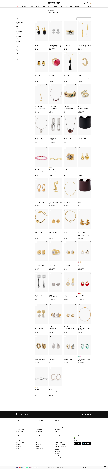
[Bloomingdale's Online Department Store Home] (54, 3)
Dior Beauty (18, 425)
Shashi (50, 43)
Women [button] (38, 6)
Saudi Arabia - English (59, 459)
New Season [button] (24, 6)
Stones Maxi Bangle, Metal (69, 108)
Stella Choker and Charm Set (41, 139)
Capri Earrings (52, 359)
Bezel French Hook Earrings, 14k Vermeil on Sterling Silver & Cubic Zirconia (70, 297)
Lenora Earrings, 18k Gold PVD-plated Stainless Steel (84, 46)
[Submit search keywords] (17, 3)
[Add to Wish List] (47, 22)
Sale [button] (17, 6)
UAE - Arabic (57, 453)
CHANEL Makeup (39, 427)
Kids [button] (66, 6)
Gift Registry (57, 437)
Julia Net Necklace (67, 139)
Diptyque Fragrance (40, 422)
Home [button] (71, 6)
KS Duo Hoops (81, 265)
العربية (77, 437)
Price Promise (19, 446)
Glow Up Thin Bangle (39, 171)
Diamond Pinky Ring (53, 265)
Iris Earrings (37, 296)
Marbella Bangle (81, 139)
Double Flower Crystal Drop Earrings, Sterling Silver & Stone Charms (55, 46)
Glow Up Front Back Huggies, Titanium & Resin (84, 360)
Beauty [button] (55, 6)
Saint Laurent (38, 106)
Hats (56, 425)
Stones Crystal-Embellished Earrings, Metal (40, 360)
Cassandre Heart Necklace (40, 108)
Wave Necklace (67, 202)
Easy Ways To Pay (39, 444)
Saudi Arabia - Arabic (59, 462)
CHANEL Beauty (19, 422)
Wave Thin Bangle (53, 171)
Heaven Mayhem (38, 43)
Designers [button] (89, 6)
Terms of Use (38, 450)
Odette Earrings (38, 45)
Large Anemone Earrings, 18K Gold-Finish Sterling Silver (84, 234)
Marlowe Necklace (67, 76)
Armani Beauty (39, 425)
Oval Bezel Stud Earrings (54, 296)
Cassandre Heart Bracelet (40, 233)
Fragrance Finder (58, 442)
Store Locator (38, 440)
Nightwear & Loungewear (60, 427)
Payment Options (20, 442)
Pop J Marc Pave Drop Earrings (55, 139)
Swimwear (57, 431)
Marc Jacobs (52, 138)
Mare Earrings (52, 233)
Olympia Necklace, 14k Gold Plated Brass (84, 329)
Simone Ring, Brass (68, 171)
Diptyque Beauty (20, 431)
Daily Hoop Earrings (53, 391)
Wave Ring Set (67, 45)
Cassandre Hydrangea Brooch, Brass (55, 203)
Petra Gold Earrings (82, 171)
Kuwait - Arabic (58, 457)
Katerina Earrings (52, 328)
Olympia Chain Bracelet (68, 233)
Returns (18, 444)
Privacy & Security (39, 448)
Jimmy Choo (67, 106)
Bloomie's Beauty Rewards (60, 444)
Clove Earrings (67, 265)
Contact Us (18, 437)
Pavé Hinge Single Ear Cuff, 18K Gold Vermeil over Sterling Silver (84, 77)
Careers (37, 446)
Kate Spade (66, 43)
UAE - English (57, 451)
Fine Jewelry (57, 429)
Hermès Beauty (39, 431)
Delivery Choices (19, 440)
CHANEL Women (39, 429)
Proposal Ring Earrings (39, 202)
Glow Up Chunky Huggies (69, 328)
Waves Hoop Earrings (39, 265)
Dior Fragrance (19, 427)
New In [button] (31, 6)
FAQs (17, 448)
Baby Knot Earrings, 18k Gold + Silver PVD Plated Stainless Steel (41, 77)
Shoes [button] (49, 6)
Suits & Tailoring (58, 422)
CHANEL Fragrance (20, 429)
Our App (37, 442)
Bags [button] (44, 6)
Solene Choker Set (53, 108)
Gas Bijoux (66, 169)
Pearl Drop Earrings (39, 328)
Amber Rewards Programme (60, 446)
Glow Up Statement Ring (54, 76)
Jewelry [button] (77, 6)
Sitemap (37, 452)
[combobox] (84, 18)
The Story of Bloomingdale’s (42, 437)
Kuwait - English (58, 455)
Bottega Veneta (82, 232)
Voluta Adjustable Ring (83, 108)
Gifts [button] (83, 6)
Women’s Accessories (54, 10)
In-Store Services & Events (60, 440)
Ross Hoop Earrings (68, 359)
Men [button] (61, 6)
